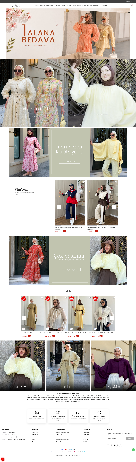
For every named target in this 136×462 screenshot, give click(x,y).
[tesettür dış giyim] (113, 365)
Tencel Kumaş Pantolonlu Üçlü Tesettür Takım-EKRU (101, 227)
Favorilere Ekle (84, 182)
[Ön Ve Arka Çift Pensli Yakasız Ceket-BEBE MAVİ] (56, 313)
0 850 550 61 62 (8, 432)
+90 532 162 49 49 (9, 434)
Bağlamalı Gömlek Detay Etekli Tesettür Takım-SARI (80, 333)
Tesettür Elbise (86, 434)
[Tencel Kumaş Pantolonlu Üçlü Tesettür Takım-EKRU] (102, 202)
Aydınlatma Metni (60, 437)
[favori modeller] (68, 33)
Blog (33, 442)
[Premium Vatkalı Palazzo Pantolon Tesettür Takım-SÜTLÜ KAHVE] (104, 313)
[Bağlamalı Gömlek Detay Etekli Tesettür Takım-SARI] (80, 313)
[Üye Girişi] (128, 5)
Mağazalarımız (35, 437)
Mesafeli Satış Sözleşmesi (62, 432)
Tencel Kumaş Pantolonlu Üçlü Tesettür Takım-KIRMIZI (69, 227)
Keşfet (16, 194)
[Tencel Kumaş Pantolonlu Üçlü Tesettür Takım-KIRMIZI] (70, 202)
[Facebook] (108, 445)
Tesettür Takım (86, 437)
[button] (58, 225)
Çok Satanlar (86, 442)
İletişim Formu (35, 434)
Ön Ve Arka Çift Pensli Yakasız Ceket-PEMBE (32, 333)
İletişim (34, 439)
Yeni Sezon (85, 439)
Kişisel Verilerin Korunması (62, 439)
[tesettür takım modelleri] (68, 365)
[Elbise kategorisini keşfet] (34, 93)
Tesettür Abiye (86, 432)
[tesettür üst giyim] (22, 365)
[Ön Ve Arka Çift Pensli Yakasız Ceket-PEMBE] (32, 313)
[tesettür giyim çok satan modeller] (68, 260)
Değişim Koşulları (60, 442)
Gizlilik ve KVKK (59, 434)
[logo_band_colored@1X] (68, 449)
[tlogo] (68, 458)
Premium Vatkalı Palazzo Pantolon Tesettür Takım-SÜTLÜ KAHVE (104, 333)
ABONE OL (130, 438)
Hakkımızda (35, 432)
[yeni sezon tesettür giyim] (68, 152)
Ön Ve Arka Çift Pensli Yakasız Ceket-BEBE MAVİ (56, 333)
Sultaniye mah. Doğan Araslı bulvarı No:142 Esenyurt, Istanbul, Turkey (13, 440)
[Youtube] (114, 445)
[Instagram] (111, 445)
